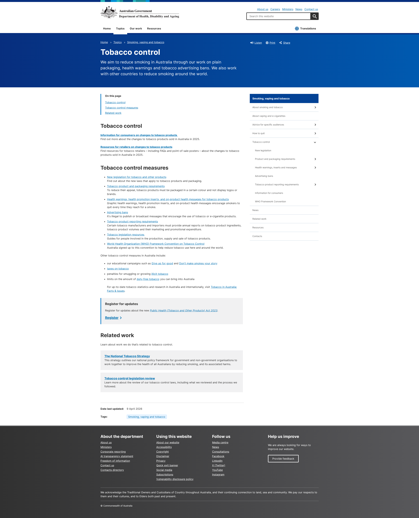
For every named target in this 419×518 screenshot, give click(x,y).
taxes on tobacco (118, 268)
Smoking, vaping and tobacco (145, 42)
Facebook (218, 456)
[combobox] (278, 16)
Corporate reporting (113, 451)
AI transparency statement (116, 456)
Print (272, 42)
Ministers (287, 9)
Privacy (160, 460)
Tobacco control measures (121, 107)
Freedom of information (115, 460)
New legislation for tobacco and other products (136, 177)
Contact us (311, 9)
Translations (308, 28)
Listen (258, 42)
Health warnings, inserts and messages (276, 167)
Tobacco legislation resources (126, 234)
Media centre (220, 442)
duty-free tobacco (148, 279)
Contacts (257, 236)
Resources (154, 28)
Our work (136, 28)
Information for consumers (269, 193)
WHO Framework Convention (270, 201)
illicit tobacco (159, 273)
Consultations (220, 451)
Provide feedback (283, 458)
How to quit (258, 133)
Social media (164, 470)
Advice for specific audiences (268, 124)
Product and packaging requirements (275, 159)
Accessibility (164, 447)
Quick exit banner (167, 465)
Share (286, 42)
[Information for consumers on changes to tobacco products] (177, 135)
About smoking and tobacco (267, 107)
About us (262, 9)
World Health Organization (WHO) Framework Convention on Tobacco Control (155, 243)
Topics (120, 28)
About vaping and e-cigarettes (268, 115)
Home (107, 28)
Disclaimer (162, 456)
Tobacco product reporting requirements (132, 221)
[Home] (139, 12)
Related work (113, 112)
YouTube (217, 470)
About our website (167, 442)
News (298, 9)
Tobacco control (115, 102)
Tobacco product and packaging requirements (136, 186)
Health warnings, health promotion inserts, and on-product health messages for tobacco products (168, 199)
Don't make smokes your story (198, 263)
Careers (275, 9)
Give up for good (162, 263)
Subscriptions (164, 474)
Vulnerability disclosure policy (174, 479)
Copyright (162, 451)
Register (111, 318)
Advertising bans (117, 212)
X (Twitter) (218, 465)
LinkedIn (217, 460)
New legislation (263, 150)
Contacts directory (112, 470)
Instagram (218, 474)
